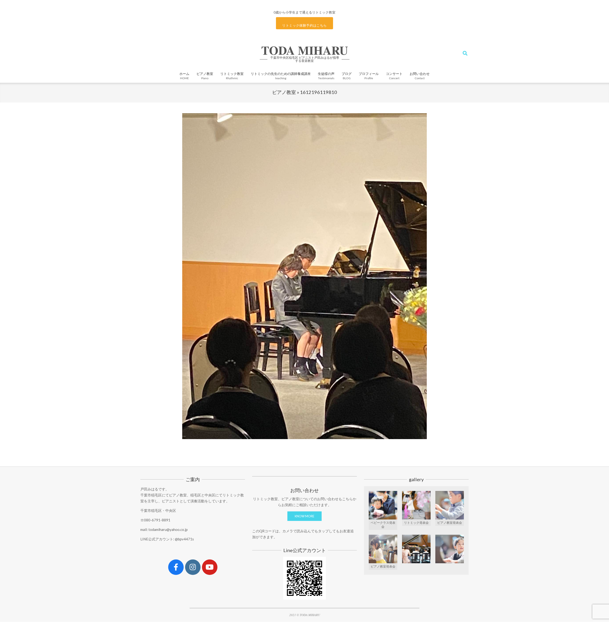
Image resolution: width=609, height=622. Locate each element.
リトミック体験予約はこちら (304, 25)
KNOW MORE (304, 516)
